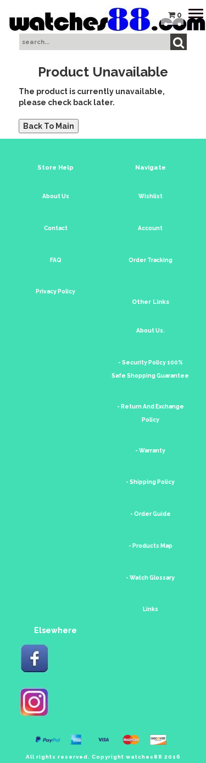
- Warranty (150, 451)
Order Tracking (150, 260)
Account (150, 228)
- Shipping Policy (150, 482)
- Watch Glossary (150, 578)
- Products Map (150, 546)
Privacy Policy (55, 291)
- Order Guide (150, 514)
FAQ (56, 260)
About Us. (150, 331)
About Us (55, 196)
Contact (56, 228)
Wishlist (150, 196)
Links (150, 609)
